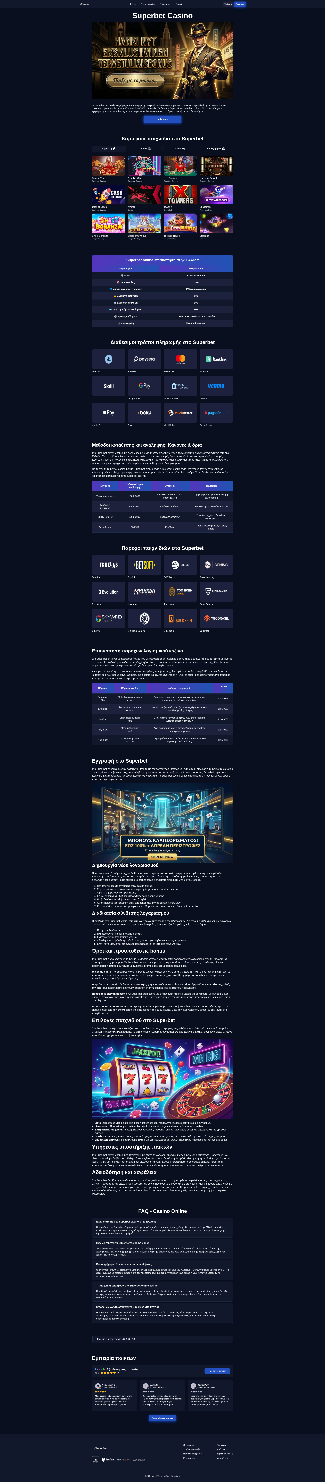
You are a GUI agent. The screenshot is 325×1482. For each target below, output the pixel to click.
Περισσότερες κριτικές (162, 1418)
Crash (178, 149)
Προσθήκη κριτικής (217, 1371)
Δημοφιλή (107, 149)
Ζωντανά (142, 149)
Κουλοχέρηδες (214, 149)
